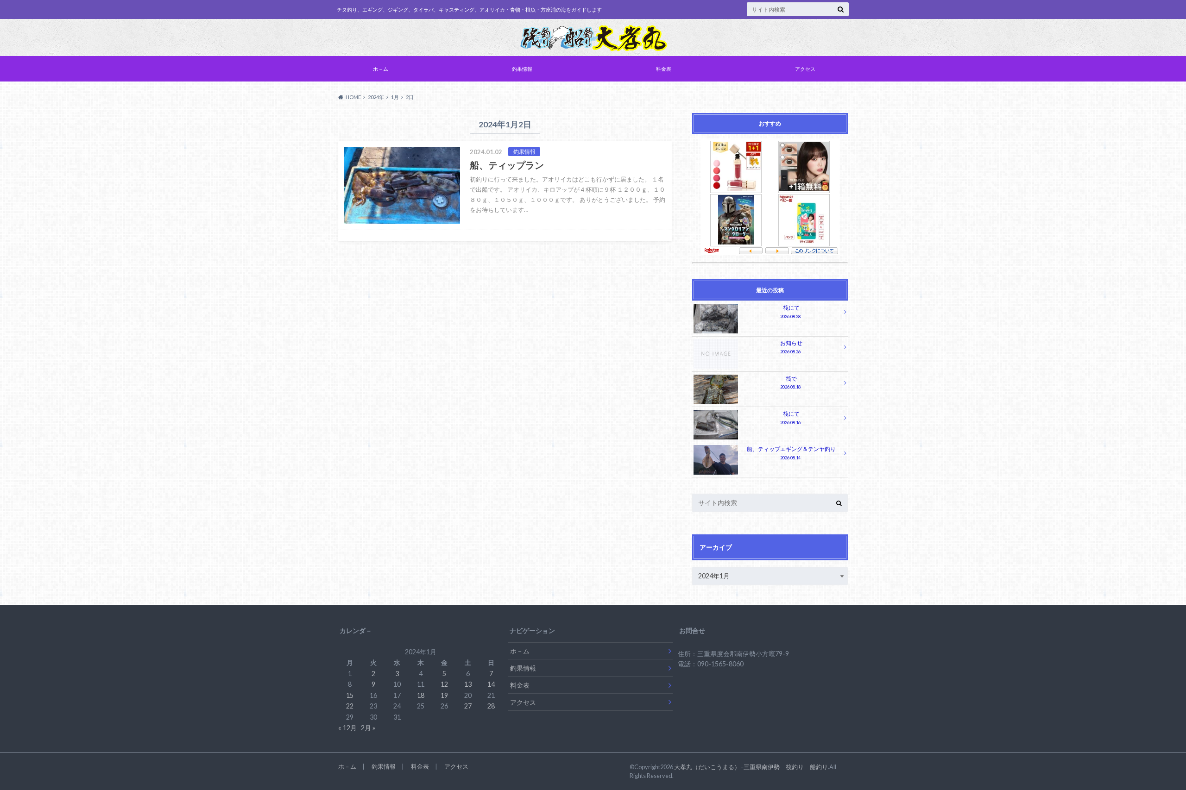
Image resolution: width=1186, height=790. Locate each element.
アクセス (805, 69)
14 (491, 684)
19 (444, 695)
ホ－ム (380, 69)
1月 (395, 97)
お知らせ (791, 347)
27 (468, 706)
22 (349, 706)
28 (491, 706)
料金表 (663, 69)
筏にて (790, 312)
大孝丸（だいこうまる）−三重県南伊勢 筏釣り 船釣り (751, 767)
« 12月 (347, 728)
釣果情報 (522, 69)
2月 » (368, 728)
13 (468, 684)
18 (420, 695)
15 (349, 695)
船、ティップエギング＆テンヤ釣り (791, 453)
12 (444, 684)
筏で (790, 383)
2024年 (376, 97)
